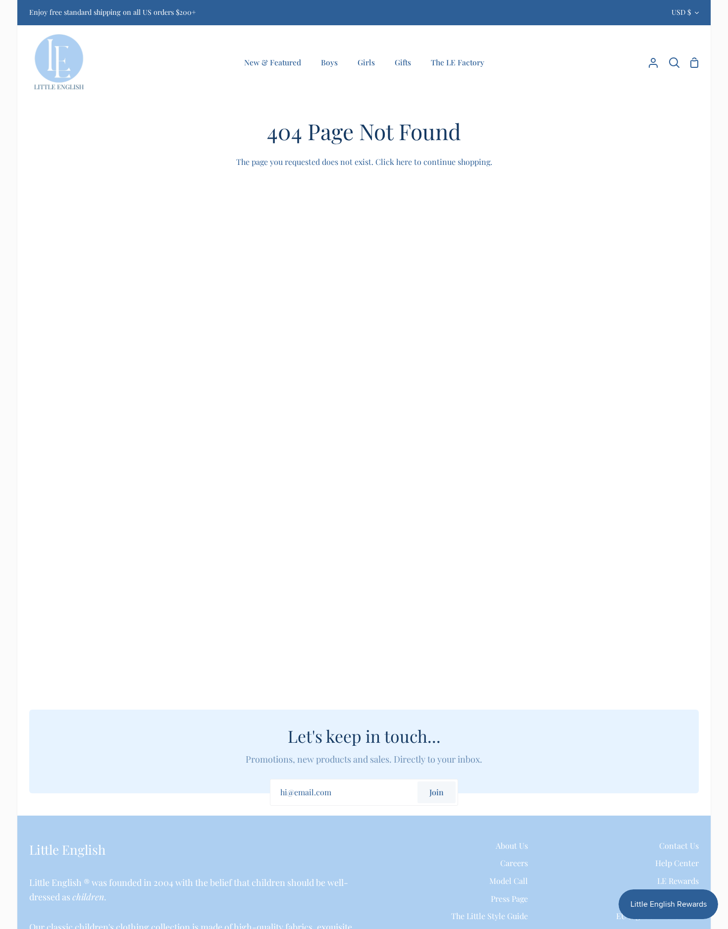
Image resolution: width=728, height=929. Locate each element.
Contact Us (679, 845)
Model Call (508, 881)
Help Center (677, 863)
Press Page (509, 898)
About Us (512, 845)
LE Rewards (678, 881)
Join (436, 792)
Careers (514, 863)
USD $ (681, 12)
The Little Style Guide (489, 916)
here (404, 161)
